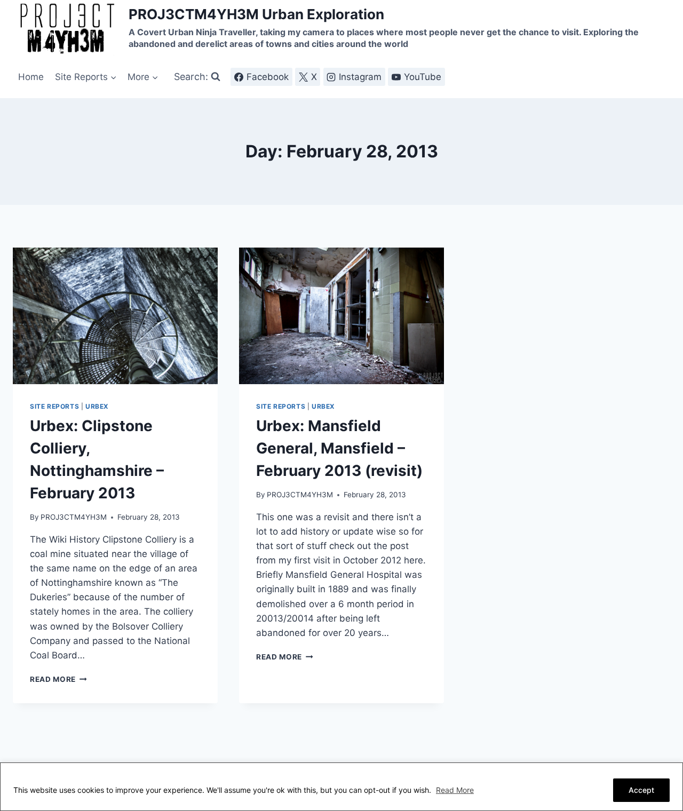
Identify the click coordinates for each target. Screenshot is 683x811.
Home (31, 76)
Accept (641, 789)
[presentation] (115, 316)
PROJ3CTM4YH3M (74, 517)
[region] (341, 786)
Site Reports (54, 406)
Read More (455, 789)
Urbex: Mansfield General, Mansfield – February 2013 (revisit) (339, 448)
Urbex (97, 406)
